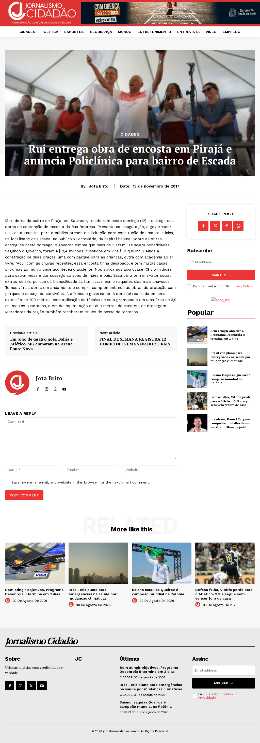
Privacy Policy (242, 286)
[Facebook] (203, 226)
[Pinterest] (227, 226)
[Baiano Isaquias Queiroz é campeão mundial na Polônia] (197, 379)
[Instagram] (20, 685)
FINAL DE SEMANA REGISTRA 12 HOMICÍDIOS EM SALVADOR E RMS (135, 341)
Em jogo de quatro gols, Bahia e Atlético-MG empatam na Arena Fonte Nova (41, 344)
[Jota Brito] (17, 382)
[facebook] (38, 388)
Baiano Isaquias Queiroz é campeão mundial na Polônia (230, 379)
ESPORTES (127, 712)
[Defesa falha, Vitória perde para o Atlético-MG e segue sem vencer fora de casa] (197, 401)
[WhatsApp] (238, 226)
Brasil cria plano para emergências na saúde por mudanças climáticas (230, 357)
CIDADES (130, 134)
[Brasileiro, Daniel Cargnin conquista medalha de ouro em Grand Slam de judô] (197, 423)
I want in (218, 275)
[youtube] (64, 388)
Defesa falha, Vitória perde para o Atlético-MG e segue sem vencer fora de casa (230, 401)
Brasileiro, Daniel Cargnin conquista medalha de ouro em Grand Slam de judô (231, 423)
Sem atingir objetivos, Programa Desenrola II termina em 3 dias (227, 335)
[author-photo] (8, 600)
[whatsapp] (55, 388)
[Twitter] (215, 226)
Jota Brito (98, 186)
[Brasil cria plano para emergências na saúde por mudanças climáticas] (197, 357)
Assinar (221, 683)
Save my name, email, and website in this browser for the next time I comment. (80, 482)
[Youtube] (41, 685)
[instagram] (46, 388)
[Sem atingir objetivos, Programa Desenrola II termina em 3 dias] (197, 335)
